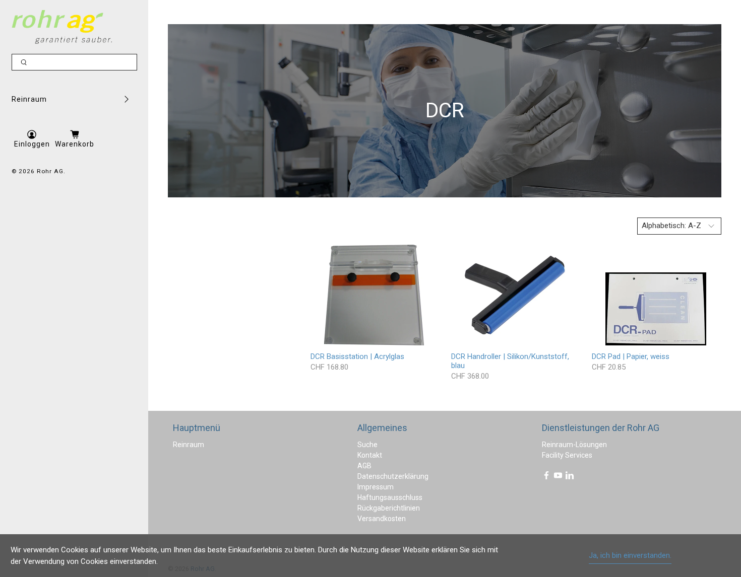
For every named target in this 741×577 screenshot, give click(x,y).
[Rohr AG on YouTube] (558, 477)
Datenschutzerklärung (392, 476)
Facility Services (567, 455)
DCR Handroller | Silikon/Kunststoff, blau (510, 361)
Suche (367, 445)
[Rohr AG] (62, 27)
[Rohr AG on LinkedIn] (569, 477)
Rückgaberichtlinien (388, 508)
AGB (364, 466)
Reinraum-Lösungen (574, 445)
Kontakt (369, 455)
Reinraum (29, 99)
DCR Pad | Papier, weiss (630, 356)
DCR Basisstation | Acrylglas (357, 356)
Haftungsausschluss (389, 497)
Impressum (375, 487)
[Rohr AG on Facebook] (546, 477)
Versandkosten (381, 519)
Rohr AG (50, 171)
